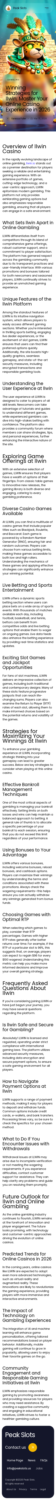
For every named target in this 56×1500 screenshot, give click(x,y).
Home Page (15, 1460)
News (31, 1460)
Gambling (13, 80)
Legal (43, 1489)
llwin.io (30, 163)
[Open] (46, 8)
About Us (11, 1489)
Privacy (23, 1489)
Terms (33, 1489)
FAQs (43, 1460)
